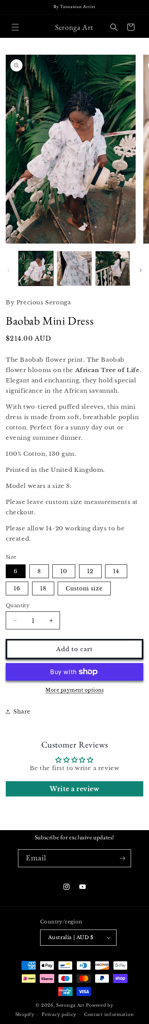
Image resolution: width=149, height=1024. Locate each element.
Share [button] (22, 711)
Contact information (109, 1014)
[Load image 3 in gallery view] (113, 268)
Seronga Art (70, 1005)
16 (17, 588)
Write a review (74, 789)
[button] (15, 27)
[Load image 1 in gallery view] (36, 268)
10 (63, 571)
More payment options (74, 690)
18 (43, 588)
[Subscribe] (122, 858)
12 (90, 571)
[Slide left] (8, 270)
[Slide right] (140, 270)
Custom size (84, 588)
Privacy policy (59, 1014)
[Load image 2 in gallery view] (74, 268)
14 (116, 571)
